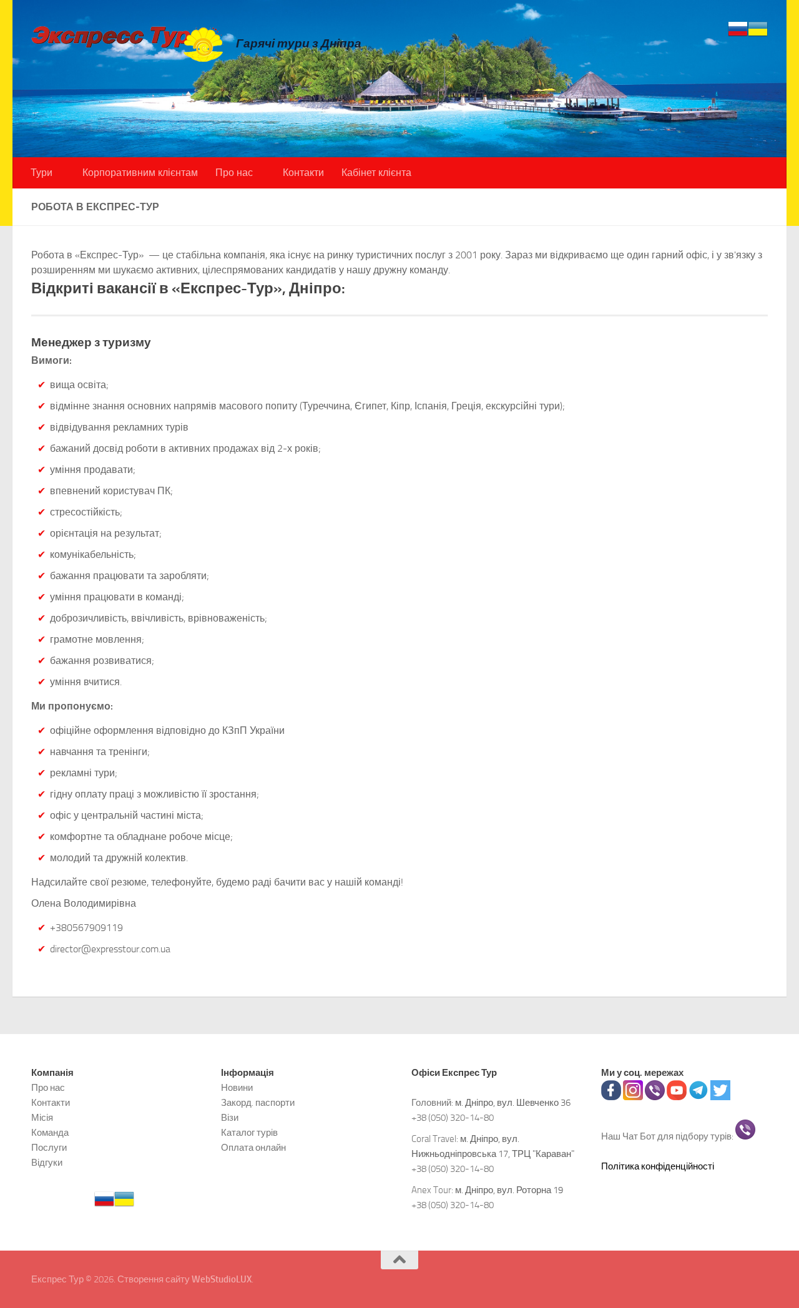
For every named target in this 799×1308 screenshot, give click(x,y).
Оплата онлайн (253, 1147)
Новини (237, 1087)
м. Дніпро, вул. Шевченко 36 (513, 1102)
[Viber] (655, 1097)
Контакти (303, 172)
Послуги (49, 1147)
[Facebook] (611, 1097)
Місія (42, 1117)
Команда (50, 1132)
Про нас (234, 172)
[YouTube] (677, 1097)
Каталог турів (249, 1132)
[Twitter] (720, 1097)
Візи (229, 1117)
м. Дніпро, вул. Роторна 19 (509, 1190)
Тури (41, 172)
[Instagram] (633, 1097)
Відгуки (46, 1162)
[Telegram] (698, 1097)
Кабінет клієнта (376, 172)
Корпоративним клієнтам (140, 172)
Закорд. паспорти (258, 1102)
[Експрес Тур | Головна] (127, 43)
